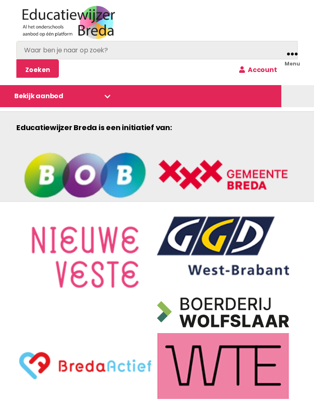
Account (262, 69)
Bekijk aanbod (38, 96)
